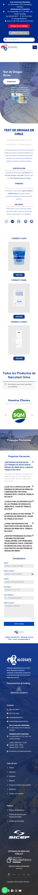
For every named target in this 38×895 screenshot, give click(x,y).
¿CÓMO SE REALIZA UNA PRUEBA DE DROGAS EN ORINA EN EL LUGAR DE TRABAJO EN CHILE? (18, 516)
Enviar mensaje (19, 624)
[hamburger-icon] (35, 47)
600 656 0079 (15, 637)
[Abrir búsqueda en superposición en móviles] (19, 39)
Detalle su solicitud (9, 603)
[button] (6, 415)
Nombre (6, 563)
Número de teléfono (9, 571)
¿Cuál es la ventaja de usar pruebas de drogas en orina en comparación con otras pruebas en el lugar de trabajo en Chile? (19, 492)
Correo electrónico (9, 595)
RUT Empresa (8, 587)
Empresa (6, 579)
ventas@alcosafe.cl (24, 639)
